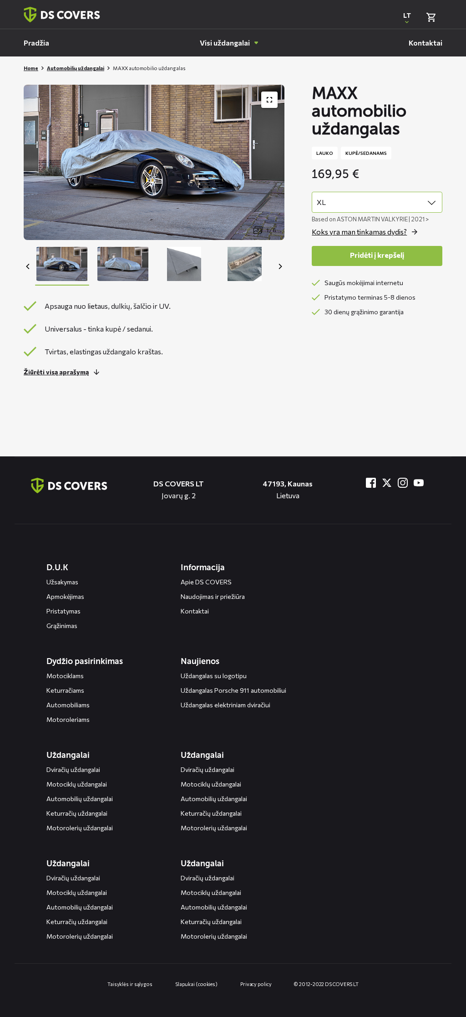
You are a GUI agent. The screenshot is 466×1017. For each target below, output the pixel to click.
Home (31, 68)
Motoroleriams (68, 719)
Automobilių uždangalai (75, 68)
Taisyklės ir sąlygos (129, 984)
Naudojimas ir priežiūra (213, 596)
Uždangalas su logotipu (214, 676)
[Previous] (28, 266)
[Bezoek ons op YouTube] (419, 483)
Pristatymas (63, 611)
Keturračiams (65, 690)
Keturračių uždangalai (76, 813)
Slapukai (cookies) (196, 984)
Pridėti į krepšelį (377, 254)
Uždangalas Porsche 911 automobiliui (233, 690)
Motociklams (65, 676)
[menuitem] (36, 42)
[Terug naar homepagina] (62, 14)
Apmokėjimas (65, 596)
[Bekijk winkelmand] (431, 17)
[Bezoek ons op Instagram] (403, 483)
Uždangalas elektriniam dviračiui (225, 705)
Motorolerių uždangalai (79, 828)
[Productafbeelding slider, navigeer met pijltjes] (154, 162)
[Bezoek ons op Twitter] (387, 483)
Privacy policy (256, 984)
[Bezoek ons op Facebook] (371, 483)
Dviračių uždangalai (73, 769)
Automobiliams (68, 705)
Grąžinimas (61, 625)
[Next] (279, 266)
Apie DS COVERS (206, 582)
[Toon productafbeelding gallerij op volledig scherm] (269, 100)
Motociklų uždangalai (76, 784)
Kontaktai (195, 611)
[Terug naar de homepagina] (69, 485)
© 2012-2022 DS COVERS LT (326, 984)
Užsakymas (62, 582)
